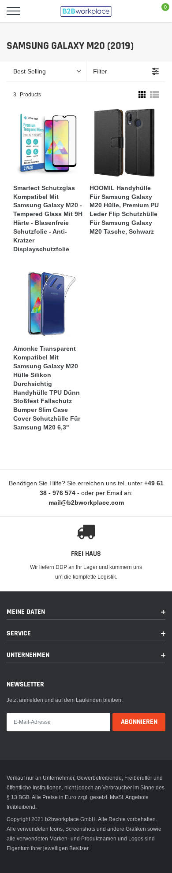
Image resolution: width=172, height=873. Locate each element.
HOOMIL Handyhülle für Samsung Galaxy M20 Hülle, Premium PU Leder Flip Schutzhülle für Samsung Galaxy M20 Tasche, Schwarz (124, 209)
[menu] (13, 11)
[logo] (86, 11)
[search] (35, 11)
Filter (100, 71)
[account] (139, 10)
